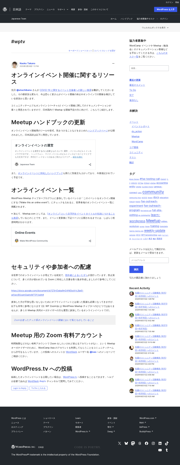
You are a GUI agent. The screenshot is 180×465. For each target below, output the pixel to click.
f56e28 (132, 202)
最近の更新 (135, 79)
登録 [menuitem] (177, 2)
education (164, 197)
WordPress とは (18, 418)
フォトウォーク (137, 239)
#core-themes (134, 179)
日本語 (41, 447)
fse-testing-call (146, 211)
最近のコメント (137, 85)
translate (164, 226)
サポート (79, 422)
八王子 (145, 239)
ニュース (15, 422)
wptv (43, 381)
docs (156, 197)
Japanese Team (18, 18)
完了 (131, 95)
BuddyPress (146, 431)
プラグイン (48, 427)
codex (140, 193)
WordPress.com (148, 418)
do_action (137, 131)
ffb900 (137, 202)
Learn (78, 418)
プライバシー (17, 431)
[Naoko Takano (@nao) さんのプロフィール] (14, 65)
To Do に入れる (38, 388)
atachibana (24, 90)
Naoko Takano (27, 63)
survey (142, 226)
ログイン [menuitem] (169, 2)
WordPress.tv (70, 377)
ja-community (144, 215)
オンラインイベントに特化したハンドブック (40, 173)
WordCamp (137, 141)
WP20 (138, 235)
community (153, 191)
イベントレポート (141, 126)
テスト (132, 157)
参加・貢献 (112, 418)
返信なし (133, 100)
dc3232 (144, 198)
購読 (136, 269)
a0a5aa (153, 183)
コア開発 (133, 147)
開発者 (78, 427)
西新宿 (159, 238)
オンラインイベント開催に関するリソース (62, 78)
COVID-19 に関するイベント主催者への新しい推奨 (65, 90)
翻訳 (131, 162)
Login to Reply (19, 388)
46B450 (134, 183)
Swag (111, 431)
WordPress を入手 (166, 9)
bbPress (145, 427)
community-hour (135, 198)
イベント (133, 122)
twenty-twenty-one (136, 231)
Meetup (136, 136)
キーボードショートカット (80, 50)
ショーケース (49, 418)
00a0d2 (163, 179)
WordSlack (71, 352)
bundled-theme (147, 187)
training (154, 226)
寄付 (110, 427)
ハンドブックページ (98, 130)
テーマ (46, 422)
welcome (132, 235)
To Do (132, 90)
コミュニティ (136, 152)
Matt (143, 422)
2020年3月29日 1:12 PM (29, 66)
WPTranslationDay (149, 235)
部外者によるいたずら (76, 275)
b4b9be (138, 187)
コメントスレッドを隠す (105, 50)
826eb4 (147, 183)
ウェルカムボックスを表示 (154, 27)
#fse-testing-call (150, 178)
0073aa (140, 183)
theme (147, 226)
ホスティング (17, 427)
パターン (47, 431)
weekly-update (154, 230)
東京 (150, 238)
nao (93, 352)
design (150, 198)
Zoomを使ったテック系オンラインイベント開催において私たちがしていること (54, 320)
